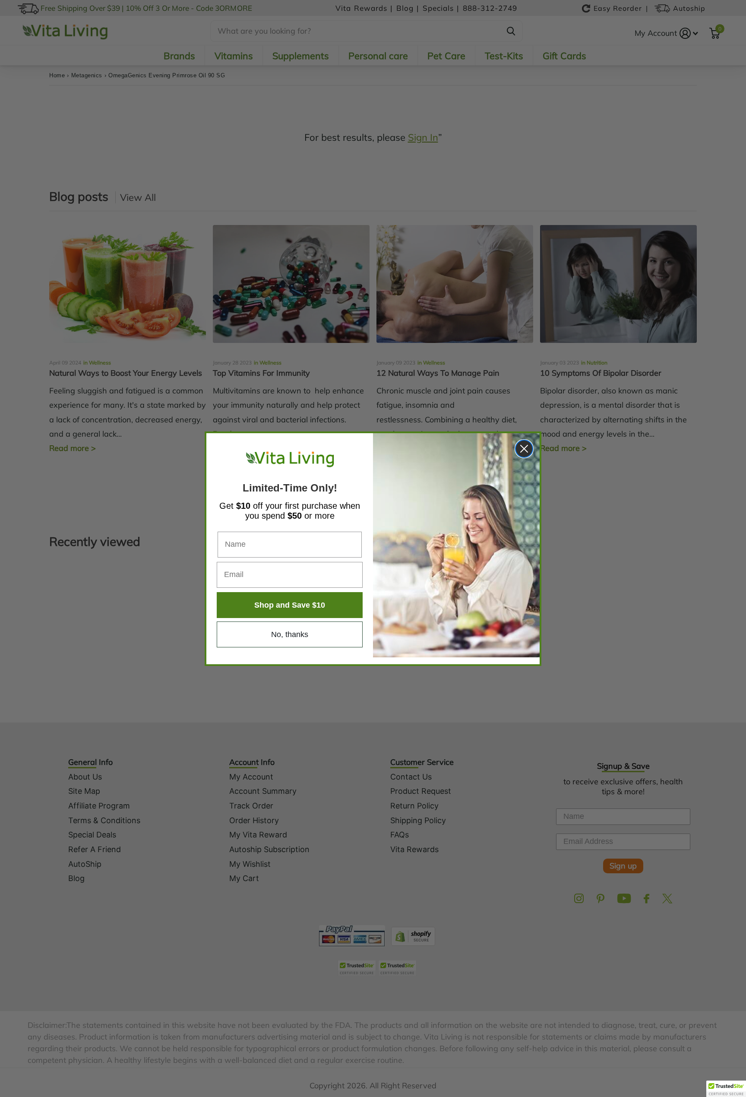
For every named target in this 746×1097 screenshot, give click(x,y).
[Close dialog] (524, 448)
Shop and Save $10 (289, 604)
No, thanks (289, 634)
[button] (726, 1089)
